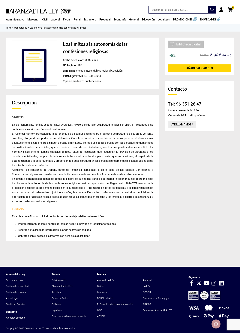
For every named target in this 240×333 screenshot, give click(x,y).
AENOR (101, 316)
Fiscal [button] (66, 19)
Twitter (199, 283)
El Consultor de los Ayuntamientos (115, 304)
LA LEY (146, 286)
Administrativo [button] (15, 19)
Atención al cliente (16, 317)
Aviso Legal (12, 298)
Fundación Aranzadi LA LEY (157, 310)
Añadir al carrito (199, 68)
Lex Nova (102, 292)
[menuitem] (15, 19)
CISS (99, 310)
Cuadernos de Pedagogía (156, 298)
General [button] (134, 19)
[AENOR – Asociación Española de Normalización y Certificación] (204, 298)
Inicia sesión (221, 10)
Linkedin (221, 283)
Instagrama (214, 283)
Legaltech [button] (164, 19)
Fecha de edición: (74, 60)
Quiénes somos (14, 280)
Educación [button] (148, 19)
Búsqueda (212, 10)
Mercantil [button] (33, 19)
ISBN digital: (70, 75)
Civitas (100, 286)
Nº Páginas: (70, 65)
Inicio (8, 27)
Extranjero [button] (90, 19)
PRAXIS (147, 304)
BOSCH (147, 292)
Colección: (69, 70)
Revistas (56, 292)
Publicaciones (59, 280)
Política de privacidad (17, 286)
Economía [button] (120, 19)
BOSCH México (105, 298)
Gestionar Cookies (15, 304)
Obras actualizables (62, 286)
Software (56, 304)
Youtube (206, 283)
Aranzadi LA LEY (105, 280)
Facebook (191, 283)
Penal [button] (77, 19)
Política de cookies (16, 292)
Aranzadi (147, 280)
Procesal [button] (105, 19)
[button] (185, 19)
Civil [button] (45, 19)
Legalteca (57, 310)
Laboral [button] (55, 19)
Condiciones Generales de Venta (69, 316)
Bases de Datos (60, 298)
